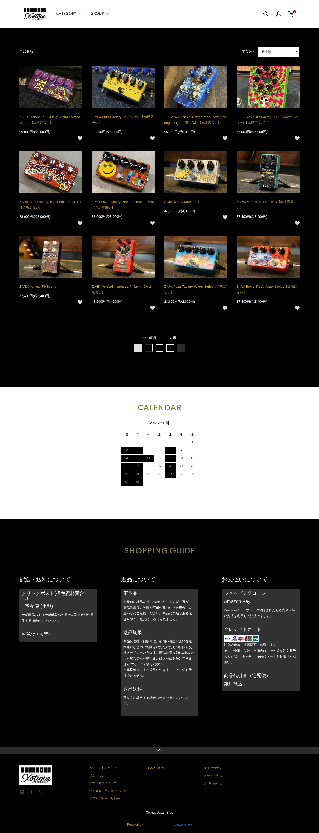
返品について (98, 775)
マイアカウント (214, 768)
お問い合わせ (213, 783)
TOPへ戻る (159, 750)
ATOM (160, 768)
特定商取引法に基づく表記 (107, 791)
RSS (150, 768)
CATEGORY (66, 14)
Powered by (135, 824)
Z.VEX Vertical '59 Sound (37, 286)
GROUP (97, 14)
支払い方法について (103, 783)
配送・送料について (103, 768)
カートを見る (213, 775)
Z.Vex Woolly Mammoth (181, 202)
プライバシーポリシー (104, 798)
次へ (181, 348)
